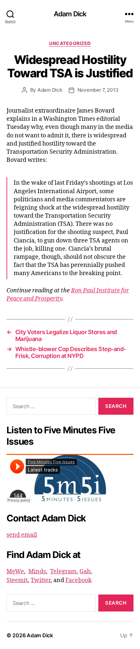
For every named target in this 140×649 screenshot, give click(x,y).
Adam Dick (70, 13)
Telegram (63, 571)
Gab (85, 571)
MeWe (15, 571)
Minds (37, 571)
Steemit (17, 580)
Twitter (40, 580)
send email (22, 535)
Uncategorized (70, 43)
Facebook (78, 580)
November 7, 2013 (98, 90)
